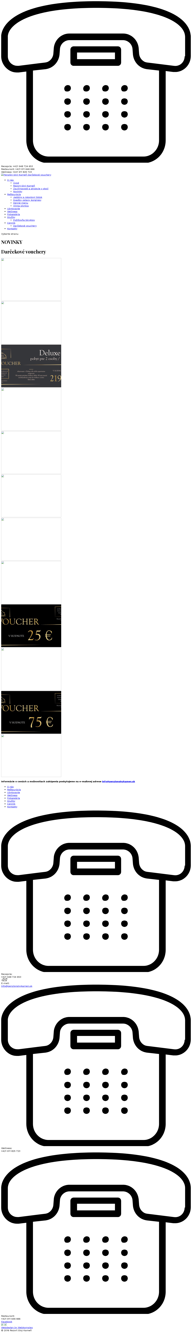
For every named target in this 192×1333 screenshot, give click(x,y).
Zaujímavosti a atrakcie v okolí (30, 188)
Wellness (12, 211)
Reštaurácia (14, 194)
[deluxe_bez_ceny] (31, 343)
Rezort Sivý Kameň (24, 185)
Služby (11, 217)
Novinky (17, 191)
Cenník (11, 222)
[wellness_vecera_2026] (31, 516)
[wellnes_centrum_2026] (31, 603)
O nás (10, 180)
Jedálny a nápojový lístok (27, 197)
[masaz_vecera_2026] (31, 473)
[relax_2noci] (31, 299)
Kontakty (12, 228)
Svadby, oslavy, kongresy (27, 200)
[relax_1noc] (31, 429)
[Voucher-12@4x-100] (31, 776)
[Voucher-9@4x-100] (31, 646)
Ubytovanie (13, 208)
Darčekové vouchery (39, 174)
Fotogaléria (13, 214)
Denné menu (20, 202)
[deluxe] (31, 386)
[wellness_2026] (31, 559)
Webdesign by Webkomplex (17, 1327)
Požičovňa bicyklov (24, 220)
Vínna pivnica (21, 205)
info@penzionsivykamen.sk (118, 781)
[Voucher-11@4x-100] (31, 732)
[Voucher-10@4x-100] (31, 689)
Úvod (16, 182)
